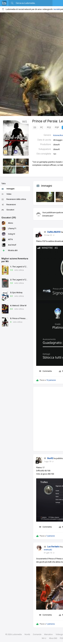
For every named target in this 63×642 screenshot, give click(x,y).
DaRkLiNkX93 (54, 232)
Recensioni (11, 204)
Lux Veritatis (53, 546)
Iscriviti (56, 9)
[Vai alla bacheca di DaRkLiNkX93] (39, 234)
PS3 (49, 127)
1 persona (50, 624)
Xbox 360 (53, 638)
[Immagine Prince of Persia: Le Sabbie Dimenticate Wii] (44, 196)
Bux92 (50, 458)
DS (35, 127)
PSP (57, 127)
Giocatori (10, 210)
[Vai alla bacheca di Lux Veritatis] (39, 548)
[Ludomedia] (4, 3)
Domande (37, 634)
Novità (27, 634)
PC (41, 127)
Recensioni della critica (16, 199)
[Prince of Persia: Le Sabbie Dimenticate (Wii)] (16, 137)
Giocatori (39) (8, 217)
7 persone (50, 536)
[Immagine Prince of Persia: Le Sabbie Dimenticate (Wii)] (9, 162)
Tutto (3, 183)
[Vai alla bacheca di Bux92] (39, 460)
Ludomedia (17, 634)
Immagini (10, 189)
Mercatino (48, 634)
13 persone (51, 380)
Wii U (44, 638)
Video (8, 194)
